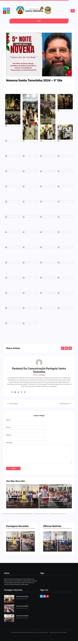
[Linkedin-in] (18, 392)
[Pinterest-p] (21, 392)
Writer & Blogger (39, 375)
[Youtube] (4, 12)
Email (8, 427)
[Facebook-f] (4, 9)
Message (9, 442)
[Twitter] (15, 392)
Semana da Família (15, 497)
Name (8, 420)
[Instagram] (8, 9)
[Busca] (73, 11)
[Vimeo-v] (25, 392)
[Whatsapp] (8, 12)
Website (8, 435)
